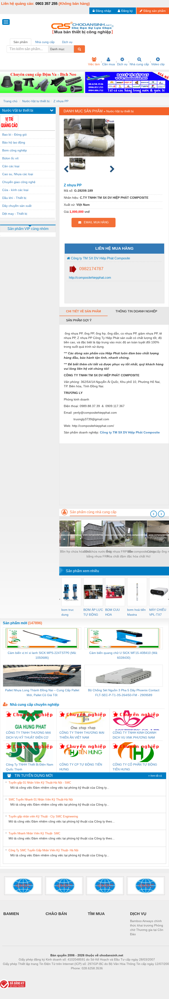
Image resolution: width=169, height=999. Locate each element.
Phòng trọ (58, 975)
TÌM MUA (96, 914)
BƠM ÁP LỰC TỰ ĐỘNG (93, 612)
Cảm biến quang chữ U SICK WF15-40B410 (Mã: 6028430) (123, 655)
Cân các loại (10, 166)
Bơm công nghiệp (14, 150)
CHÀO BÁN (56, 914)
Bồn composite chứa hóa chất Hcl (141, 554)
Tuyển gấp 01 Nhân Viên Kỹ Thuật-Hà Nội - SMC (40, 782)
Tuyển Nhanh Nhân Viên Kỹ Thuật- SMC (34, 833)
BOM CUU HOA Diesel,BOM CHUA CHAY (114, 612)
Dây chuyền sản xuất (16, 205)
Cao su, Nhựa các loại (17, 174)
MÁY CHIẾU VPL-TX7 (157, 612)
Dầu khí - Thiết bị (14, 198)
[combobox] (72, 49)
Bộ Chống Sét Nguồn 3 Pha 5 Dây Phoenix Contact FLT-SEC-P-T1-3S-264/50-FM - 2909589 (123, 692)
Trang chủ (10, 101)
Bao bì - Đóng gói (14, 134)
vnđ (87, 211)
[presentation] (153, 514)
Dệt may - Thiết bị (14, 213)
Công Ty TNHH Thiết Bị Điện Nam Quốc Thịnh (29, 767)
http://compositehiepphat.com (89, 277)
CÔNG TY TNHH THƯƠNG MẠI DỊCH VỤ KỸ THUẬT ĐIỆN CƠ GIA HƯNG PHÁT (28, 735)
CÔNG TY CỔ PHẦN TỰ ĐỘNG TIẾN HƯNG (135, 767)
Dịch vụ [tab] (67, 42)
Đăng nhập (103, 11)
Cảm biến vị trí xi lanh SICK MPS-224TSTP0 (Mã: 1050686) (42, 655)
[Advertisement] (114, 474)
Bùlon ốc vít (10, 158)
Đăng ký (127, 11)
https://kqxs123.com (108, 975)
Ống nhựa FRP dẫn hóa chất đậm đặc (119, 554)
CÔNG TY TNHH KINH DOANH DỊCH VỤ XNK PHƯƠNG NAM (134, 735)
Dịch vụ (122, 64)
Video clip (158, 64)
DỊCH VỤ (138, 914)
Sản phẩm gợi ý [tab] (79, 320)
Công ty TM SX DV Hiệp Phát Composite (100, 258)
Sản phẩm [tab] (20, 42)
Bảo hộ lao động (13, 142)
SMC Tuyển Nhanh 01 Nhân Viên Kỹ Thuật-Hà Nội (41, 799)
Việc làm (94, 64)
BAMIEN (11, 914)
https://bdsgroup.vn (81, 975)
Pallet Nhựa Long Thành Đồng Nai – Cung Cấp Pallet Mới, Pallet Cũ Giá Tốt (42, 692)
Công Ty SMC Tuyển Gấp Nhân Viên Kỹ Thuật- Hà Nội (43, 850)
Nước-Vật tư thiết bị (36, 101)
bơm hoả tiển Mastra (136, 612)
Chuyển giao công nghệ (18, 182)
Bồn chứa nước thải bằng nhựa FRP (97, 554)
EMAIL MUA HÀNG (95, 222)
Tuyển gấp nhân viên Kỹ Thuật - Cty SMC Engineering (43, 816)
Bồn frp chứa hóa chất (75, 551)
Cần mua (108, 64)
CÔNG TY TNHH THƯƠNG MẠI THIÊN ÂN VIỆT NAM (81, 735)
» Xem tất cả (155, 775)
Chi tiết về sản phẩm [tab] (83, 311)
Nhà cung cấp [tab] (45, 42)
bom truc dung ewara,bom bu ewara (69, 612)
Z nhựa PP (60, 101)
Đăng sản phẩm (154, 11)
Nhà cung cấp (139, 64)
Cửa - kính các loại (15, 190)
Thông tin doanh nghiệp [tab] (136, 311)
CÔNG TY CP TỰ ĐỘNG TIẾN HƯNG (80, 767)
